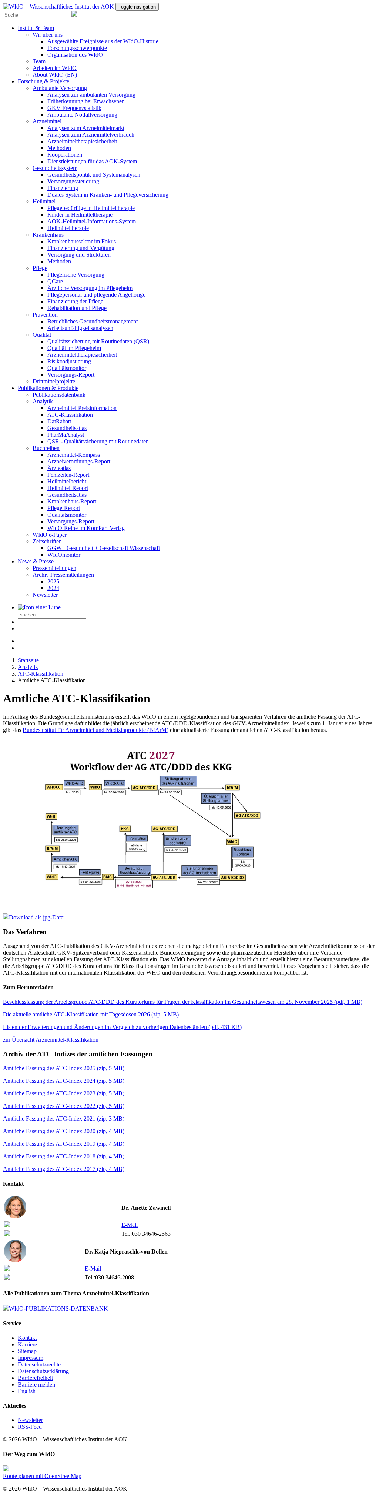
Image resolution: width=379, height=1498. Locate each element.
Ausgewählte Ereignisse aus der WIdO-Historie (102, 41)
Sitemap (27, 1351)
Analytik (28, 667)
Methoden (59, 148)
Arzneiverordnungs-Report (78, 461)
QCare (55, 281)
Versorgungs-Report (70, 375)
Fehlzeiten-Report (68, 475)
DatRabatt (59, 421)
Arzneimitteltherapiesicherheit (82, 141)
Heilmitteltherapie (68, 228)
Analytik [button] (43, 401)
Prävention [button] (45, 315)
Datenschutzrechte (39, 1364)
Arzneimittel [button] (47, 121)
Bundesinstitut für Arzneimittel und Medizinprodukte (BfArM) (95, 730)
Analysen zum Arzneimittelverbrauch (90, 135)
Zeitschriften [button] (47, 541)
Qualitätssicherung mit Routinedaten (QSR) (98, 341)
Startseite (28, 660)
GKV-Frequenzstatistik (74, 108)
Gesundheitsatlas (67, 428)
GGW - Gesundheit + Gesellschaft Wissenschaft (103, 548)
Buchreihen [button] (46, 448)
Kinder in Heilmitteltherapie (80, 215)
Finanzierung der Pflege (75, 301)
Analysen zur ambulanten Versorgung (91, 94)
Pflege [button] (40, 268)
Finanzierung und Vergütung (80, 248)
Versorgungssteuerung (73, 181)
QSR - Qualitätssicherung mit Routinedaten (98, 441)
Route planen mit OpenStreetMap (42, 1476)
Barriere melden (36, 1384)
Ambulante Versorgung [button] (60, 88)
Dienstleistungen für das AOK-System (92, 161)
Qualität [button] (42, 335)
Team (39, 61)
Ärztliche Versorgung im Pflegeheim (90, 288)
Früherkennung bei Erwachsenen (86, 101)
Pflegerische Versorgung (75, 275)
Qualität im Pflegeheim (74, 348)
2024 (53, 588)
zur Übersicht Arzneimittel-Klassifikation (50, 1039)
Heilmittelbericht (66, 481)
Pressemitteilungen (54, 568)
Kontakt (27, 1338)
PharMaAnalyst (65, 435)
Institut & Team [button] (36, 28)
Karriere (27, 1344)
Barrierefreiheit (35, 1378)
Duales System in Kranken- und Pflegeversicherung (107, 195)
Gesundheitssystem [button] (55, 168)
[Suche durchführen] (39, 607)
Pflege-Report (63, 508)
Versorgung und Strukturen (79, 255)
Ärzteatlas (59, 468)
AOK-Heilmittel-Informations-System (91, 221)
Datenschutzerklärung (43, 1371)
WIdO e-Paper (50, 535)
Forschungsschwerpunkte (77, 48)
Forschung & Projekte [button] (43, 81)
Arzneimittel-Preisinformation (82, 408)
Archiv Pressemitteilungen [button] (63, 575)
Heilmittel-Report (67, 488)
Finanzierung (62, 188)
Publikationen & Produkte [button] (48, 388)
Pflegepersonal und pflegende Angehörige (96, 295)
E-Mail (129, 1225)
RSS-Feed (30, 1427)
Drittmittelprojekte (54, 381)
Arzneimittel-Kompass (73, 455)
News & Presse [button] (36, 561)
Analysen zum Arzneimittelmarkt (85, 128)
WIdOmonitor (63, 555)
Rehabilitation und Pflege (77, 308)
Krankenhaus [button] (48, 235)
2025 (53, 581)
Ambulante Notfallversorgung (82, 114)
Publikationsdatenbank (59, 395)
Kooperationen (64, 155)
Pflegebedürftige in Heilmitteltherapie (91, 208)
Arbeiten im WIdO (55, 68)
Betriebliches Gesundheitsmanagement (92, 321)
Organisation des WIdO (75, 54)
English (27, 1391)
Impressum (30, 1358)
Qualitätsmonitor (66, 368)
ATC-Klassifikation (70, 415)
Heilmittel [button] (44, 201)
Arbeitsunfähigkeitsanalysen (80, 328)
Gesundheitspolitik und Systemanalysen (93, 175)
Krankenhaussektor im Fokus (81, 241)
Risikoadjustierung (69, 361)
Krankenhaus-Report (71, 501)
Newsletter (45, 595)
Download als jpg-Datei (37, 917)
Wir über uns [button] (48, 34)
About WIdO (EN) (55, 74)
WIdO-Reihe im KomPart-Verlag (86, 528)
